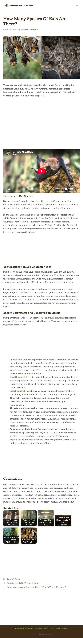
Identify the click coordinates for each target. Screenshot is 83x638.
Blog (59, 628)
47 (58, 215)
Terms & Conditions (34, 628)
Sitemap (65, 628)
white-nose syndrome (51, 415)
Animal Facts (13, 579)
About (46, 628)
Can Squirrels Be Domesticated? (23, 583)
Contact (53, 628)
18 (38, 218)
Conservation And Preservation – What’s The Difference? (36, 587)
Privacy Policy (20, 628)
